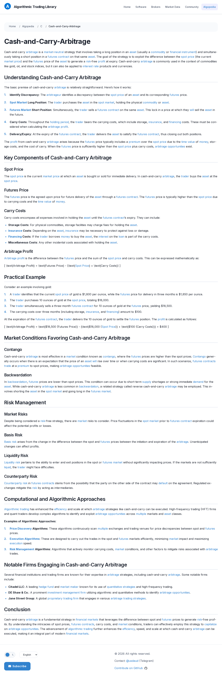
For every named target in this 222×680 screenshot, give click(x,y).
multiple (141, 514)
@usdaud (132, 660)
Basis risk (10, 441)
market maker (69, 587)
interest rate (91, 66)
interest (103, 236)
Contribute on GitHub (129, 668)
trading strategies (134, 598)
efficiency (60, 509)
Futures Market (20, 110)
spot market (106, 102)
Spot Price (82, 265)
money (203, 141)
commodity (158, 52)
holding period (59, 122)
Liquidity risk (12, 462)
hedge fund (46, 587)
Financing (15, 236)
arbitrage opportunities (170, 146)
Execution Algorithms (25, 538)
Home (127, 6)
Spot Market (18, 102)
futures (38, 61)
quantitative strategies (121, 587)
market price (12, 61)
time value (188, 141)
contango (109, 356)
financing (175, 122)
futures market (101, 391)
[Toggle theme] (9, 654)
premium (134, 141)
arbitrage (32, 52)
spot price (187, 56)
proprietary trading (60, 598)
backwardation (17, 381)
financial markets (87, 619)
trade (7, 366)
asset (133, 52)
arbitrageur (53, 95)
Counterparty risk (15, 483)
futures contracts (204, 361)
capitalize (210, 624)
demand (198, 381)
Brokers (155, 6)
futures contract (58, 56)
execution (16, 543)
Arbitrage (10, 258)
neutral (59, 52)
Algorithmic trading (16, 509)
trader (58, 102)
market (48, 52)
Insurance (15, 230)
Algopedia (209, 6)
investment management (64, 592)
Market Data (172, 6)
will (192, 110)
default (163, 483)
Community (192, 6)
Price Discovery (21, 528)
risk (88, 61)
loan (121, 236)
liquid (7, 467)
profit (101, 61)
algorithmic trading (80, 629)
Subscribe (19, 666)
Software (140, 6)
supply (146, 381)
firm (83, 592)
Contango (199, 356)
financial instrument (183, 52)
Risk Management (22, 549)
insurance (155, 122)
